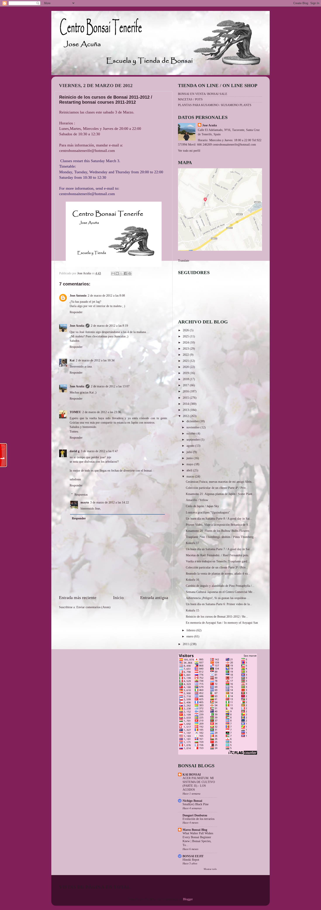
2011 (186, 644)
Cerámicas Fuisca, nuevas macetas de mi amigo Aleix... (220, 481)
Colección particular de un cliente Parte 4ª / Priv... (217, 487)
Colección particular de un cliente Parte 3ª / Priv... (217, 567)
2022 (186, 354)
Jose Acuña (77, 325)
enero (190, 636)
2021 (186, 360)
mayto (85, 502)
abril (189, 470)
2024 (186, 342)
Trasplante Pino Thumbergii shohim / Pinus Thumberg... (221, 537)
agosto (190, 445)
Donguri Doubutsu (195, 815)
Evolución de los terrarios (198, 819)
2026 (186, 330)
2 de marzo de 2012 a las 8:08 (106, 295)
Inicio (118, 597)
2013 (186, 410)
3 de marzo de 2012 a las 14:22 (109, 502)
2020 (186, 367)
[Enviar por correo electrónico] (113, 273)
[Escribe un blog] (117, 273)
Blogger (188, 899)
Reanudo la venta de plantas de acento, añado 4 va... (218, 573)
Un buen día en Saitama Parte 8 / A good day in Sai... (219, 518)
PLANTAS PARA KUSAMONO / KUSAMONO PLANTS (214, 105)
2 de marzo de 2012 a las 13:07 (110, 386)
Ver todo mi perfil (189, 150)
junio (190, 458)
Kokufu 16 (192, 579)
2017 (186, 385)
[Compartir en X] (121, 273)
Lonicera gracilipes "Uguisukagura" (208, 512)
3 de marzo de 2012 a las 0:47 (99, 451)
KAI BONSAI (192, 774)
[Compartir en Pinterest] (130, 273)
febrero (191, 630)
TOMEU (75, 412)
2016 (186, 391)
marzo (190, 476)
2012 (186, 416)
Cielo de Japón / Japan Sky (202, 506)
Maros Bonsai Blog (195, 829)
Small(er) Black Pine (196, 804)
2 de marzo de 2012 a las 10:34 (95, 360)
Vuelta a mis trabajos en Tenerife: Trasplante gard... (218, 561)
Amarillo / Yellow (197, 500)
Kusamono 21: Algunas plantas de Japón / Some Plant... (220, 494)
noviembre (193, 427)
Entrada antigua (154, 597)
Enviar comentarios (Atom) (93, 607)
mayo (190, 464)
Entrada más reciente (77, 597)
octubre (191, 433)
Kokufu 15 (192, 610)
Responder (76, 312)
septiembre (193, 439)
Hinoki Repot (191, 859)
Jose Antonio (78, 295)
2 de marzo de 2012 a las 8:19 (109, 325)
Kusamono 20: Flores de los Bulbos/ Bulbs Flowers (217, 530)
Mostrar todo (210, 869)
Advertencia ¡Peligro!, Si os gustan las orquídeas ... (218, 598)
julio (189, 452)
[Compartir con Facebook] (125, 273)
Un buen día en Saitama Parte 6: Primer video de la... (219, 604)
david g (74, 451)
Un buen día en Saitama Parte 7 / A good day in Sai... (219, 549)
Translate (183, 260)
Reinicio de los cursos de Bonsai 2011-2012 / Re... (217, 616)
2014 (186, 403)
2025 (186, 336)
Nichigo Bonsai (192, 800)
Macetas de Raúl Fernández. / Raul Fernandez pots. (217, 555)
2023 (186, 348)
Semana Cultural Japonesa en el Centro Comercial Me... (220, 592)
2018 (186, 379)
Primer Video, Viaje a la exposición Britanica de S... (218, 524)
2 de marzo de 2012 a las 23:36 (101, 412)
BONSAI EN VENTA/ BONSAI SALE (202, 94)
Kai (72, 360)
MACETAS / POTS (190, 99)
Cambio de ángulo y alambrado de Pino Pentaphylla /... (220, 585)
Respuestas (81, 494)
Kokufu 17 (192, 543)
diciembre (193, 421)
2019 (186, 373)
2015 (186, 397)
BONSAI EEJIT (193, 856)
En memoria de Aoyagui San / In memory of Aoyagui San (222, 622)
